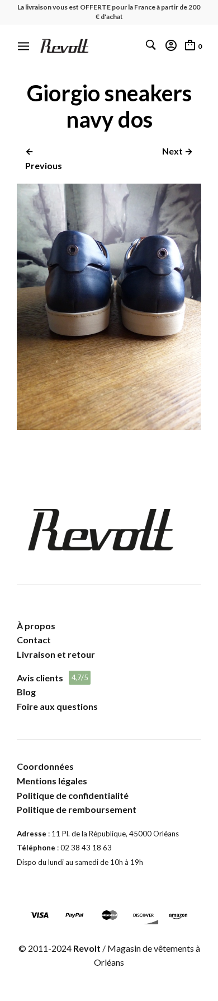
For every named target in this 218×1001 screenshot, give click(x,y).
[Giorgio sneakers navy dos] (109, 426)
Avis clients (40, 677)
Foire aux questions (57, 706)
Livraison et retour (56, 654)
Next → (177, 151)
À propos (36, 625)
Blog (26, 691)
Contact (34, 639)
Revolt (87, 948)
